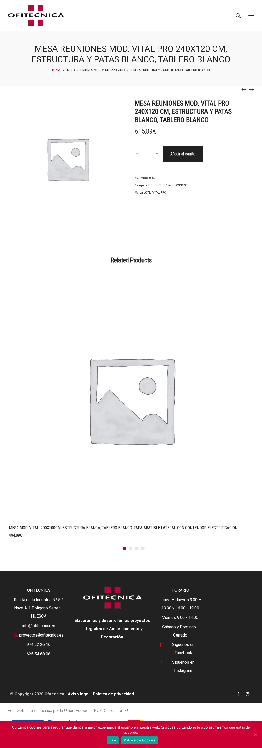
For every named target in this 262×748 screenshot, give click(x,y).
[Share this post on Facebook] (138, 207)
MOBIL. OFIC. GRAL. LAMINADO (167, 185)
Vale (112, 740)
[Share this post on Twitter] (149, 207)
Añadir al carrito (182, 153)
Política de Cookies (139, 740)
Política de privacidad (113, 694)
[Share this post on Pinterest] (161, 207)
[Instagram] (248, 694)
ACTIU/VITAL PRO (155, 192)
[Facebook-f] (238, 694)
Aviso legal (78, 694)
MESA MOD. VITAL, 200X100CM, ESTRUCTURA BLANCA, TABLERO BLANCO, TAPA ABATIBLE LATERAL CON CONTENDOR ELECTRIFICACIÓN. (123, 527)
